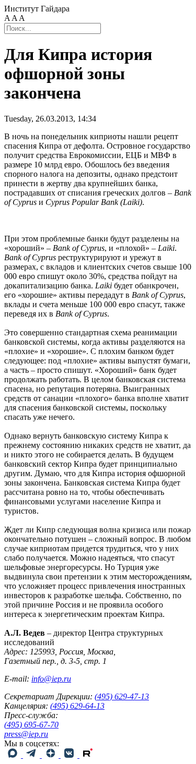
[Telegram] (32, 754)
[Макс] (13, 754)
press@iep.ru (26, 734)
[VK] (70, 754)
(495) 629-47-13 (122, 696)
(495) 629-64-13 (77, 705)
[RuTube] (87, 754)
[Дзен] (51, 754)
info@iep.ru (51, 678)
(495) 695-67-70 (31, 724)
